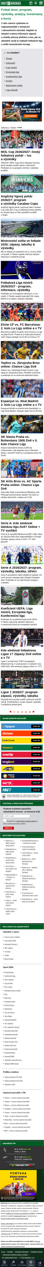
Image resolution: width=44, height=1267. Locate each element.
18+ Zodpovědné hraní (9, 1257)
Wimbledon (8, 1009)
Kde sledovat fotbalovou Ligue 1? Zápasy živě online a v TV (21, 654)
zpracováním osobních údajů (25, 821)
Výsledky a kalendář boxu (13, 1060)
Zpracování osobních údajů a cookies (15, 1255)
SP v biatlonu (9, 1023)
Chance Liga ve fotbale (12, 937)
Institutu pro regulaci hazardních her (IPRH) (20, 1213)
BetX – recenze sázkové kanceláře (16, 1123)
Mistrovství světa (14, 85)
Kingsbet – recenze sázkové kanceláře (17, 1127)
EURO (9, 81)
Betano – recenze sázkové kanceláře (17, 1105)
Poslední (34, 711)
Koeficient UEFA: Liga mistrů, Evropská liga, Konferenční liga (17, 612)
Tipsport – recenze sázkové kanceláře (17, 1101)
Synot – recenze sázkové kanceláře (16, 1116)
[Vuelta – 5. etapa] (7, 1150)
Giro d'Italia (8, 1016)
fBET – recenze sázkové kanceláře (16, 1131)
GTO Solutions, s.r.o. (28, 1257)
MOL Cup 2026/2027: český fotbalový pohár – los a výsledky (20, 155)
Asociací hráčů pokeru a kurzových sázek (14, 1218)
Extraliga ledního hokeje (13, 991)
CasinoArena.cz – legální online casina (11, 911)
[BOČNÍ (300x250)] (18, 1200)
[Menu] (41, 3)
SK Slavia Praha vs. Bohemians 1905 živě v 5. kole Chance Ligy (19, 440)
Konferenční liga (14, 76)
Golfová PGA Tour (10, 1045)
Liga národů (12, 90)
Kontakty (10, 1252)
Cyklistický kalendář (11, 1034)
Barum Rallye (9, 959)
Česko (9, 58)
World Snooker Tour (11, 1042)
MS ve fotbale (9, 980)
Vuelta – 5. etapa (20, 1151)
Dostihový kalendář (11, 1049)
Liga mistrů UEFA (10, 941)
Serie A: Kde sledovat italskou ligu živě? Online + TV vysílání (20, 526)
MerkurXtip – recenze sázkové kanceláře (18, 1120)
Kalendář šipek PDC (11, 1031)
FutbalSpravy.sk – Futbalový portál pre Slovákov (28, 887)
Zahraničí (10, 63)
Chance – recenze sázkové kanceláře (17, 1112)
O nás (3, 1252)
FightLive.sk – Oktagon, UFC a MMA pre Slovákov (30, 870)
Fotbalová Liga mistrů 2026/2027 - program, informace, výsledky (16, 286)
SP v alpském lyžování (12, 1027)
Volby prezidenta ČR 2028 (13, 1077)
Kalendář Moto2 (10, 1053)
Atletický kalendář (10, 1038)
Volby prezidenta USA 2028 (14, 1081)
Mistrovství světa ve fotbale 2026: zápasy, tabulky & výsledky (21, 244)
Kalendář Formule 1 (11, 944)
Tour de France (10, 1012)
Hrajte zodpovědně (7, 1223)
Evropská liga (12, 72)
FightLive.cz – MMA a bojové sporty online (10, 843)
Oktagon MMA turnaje (12, 1064)
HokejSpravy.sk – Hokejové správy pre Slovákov (29, 878)
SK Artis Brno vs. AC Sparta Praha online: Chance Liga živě (21, 485)
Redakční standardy (22, 1252)
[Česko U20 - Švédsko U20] (7, 1158)
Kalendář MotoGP (10, 1020)
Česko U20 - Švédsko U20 (23, 1159)
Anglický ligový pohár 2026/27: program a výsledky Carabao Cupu (19, 200)
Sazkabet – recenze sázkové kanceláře (18, 1109)
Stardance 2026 (10, 1084)
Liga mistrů (11, 67)
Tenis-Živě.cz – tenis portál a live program (11, 868)
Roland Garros (9, 1005)
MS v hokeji (8, 987)
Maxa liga (8, 998)
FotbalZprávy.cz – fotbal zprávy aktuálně (11, 851)
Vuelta (7, 955)
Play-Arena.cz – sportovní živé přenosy (11, 886)
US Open (8, 952)
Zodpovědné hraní (20, 1216)
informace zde (6, 1234)
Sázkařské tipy (9, 1143)
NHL (6, 994)
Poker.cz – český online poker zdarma (11, 903)
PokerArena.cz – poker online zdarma (11, 894)
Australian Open (10, 1002)
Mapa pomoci (24, 1244)
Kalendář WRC (10, 1056)
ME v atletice (9, 948)
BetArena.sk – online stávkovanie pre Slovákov (29, 861)
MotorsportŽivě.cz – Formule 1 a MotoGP (11, 877)
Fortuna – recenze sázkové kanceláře (17, 1098)
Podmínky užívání (37, 1252)
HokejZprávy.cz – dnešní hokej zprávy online (11, 860)
